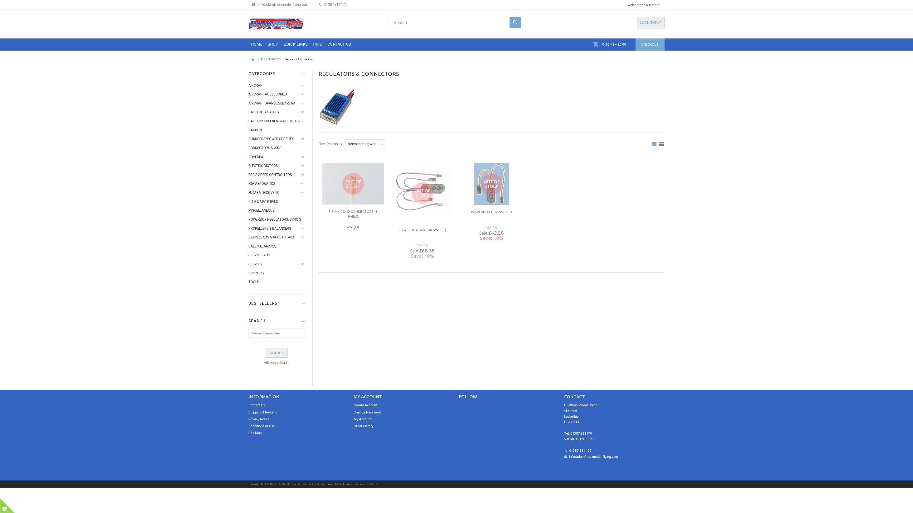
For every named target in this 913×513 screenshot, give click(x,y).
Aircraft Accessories (267, 94)
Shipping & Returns (262, 412)
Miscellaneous (261, 210)
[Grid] (654, 144)
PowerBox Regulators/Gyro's (274, 219)
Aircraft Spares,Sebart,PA (272, 103)
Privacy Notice (259, 419)
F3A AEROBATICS (271, 59)
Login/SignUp (650, 22)
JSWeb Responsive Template (360, 484)
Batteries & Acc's (263, 112)
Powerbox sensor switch (422, 230)
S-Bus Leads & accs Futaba (271, 237)
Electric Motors (263, 166)
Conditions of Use (261, 426)
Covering (256, 157)
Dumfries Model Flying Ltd (285, 484)
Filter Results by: (331, 144)
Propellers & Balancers (269, 228)
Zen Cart (320, 484)
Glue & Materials (263, 202)
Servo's (255, 264)
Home (253, 60)
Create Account (365, 405)
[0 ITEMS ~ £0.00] (595, 44)
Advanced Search (277, 363)
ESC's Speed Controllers (270, 175)
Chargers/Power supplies (271, 139)
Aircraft (256, 85)
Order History (364, 426)
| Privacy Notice (333, 484)
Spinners (256, 273)
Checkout (650, 44)
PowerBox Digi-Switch (491, 212)
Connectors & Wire (264, 148)
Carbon (255, 130)
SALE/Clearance (262, 246)
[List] (661, 144)
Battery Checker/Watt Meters (275, 121)
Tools (253, 282)
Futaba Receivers (263, 193)
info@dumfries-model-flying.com (593, 457)
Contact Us (256, 405)
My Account (363, 419)
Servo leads (259, 255)
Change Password (367, 412)
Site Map (255, 433)
